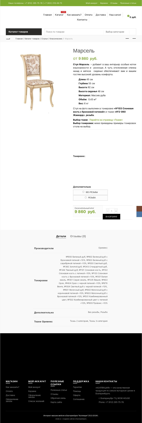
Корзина (104, 3)
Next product (134, 38)
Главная (47, 14)
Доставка (101, 14)
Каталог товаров (32, 39)
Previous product (127, 38)
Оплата (88, 14)
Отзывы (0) (78, 236)
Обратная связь (58, 398)
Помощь (77, 391)
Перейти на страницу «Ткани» (106, 119)
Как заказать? (74, 14)
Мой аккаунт (91, 3)
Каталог (60, 14)
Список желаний (36, 401)
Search (132, 32)
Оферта (76, 395)
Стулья (44, 39)
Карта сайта (56, 402)
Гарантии (77, 387)
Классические (56, 39)
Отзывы (114, 3)
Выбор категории (115, 31)
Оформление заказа (12, 400)
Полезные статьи (128, 3)
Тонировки (78, 156)
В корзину (111, 216)
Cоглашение (78, 399)
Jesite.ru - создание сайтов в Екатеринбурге (70, 419)
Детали (61, 236)
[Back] (7, 38)
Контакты (82, 19)
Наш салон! (115, 14)
